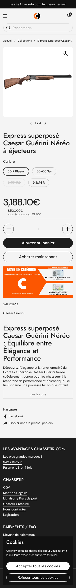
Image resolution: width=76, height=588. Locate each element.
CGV (6, 487)
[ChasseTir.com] (37, 16)
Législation (11, 515)
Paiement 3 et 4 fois (17, 467)
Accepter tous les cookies (38, 566)
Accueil (7, 40)
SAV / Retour (12, 462)
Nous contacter (14, 509)
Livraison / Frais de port (20, 498)
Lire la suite (38, 394)
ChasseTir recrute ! (16, 504)
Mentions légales (15, 493)
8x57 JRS (14, 182)
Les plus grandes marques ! (22, 456)
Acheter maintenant (38, 256)
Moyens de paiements (19, 535)
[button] (45, 123)
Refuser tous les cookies (38, 577)
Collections (25, 40)
